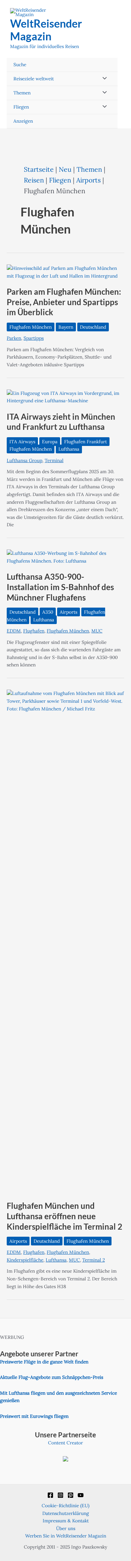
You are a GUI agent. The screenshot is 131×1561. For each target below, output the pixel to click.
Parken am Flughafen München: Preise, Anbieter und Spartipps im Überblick (64, 302)
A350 (47, 612)
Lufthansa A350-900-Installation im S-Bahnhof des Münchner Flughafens (60, 587)
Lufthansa (68, 449)
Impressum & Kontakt (66, 1521)
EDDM (14, 631)
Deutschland (93, 327)
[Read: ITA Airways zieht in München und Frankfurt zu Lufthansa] (65, 397)
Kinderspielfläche (25, 1260)
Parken (14, 338)
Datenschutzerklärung (65, 1513)
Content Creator (65, 1443)
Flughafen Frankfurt (85, 442)
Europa (49, 442)
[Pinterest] (71, 1495)
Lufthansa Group (24, 460)
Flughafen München (30, 327)
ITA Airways (22, 442)
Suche (19, 64)
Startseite (39, 169)
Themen (22, 93)
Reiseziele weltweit (33, 79)
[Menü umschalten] (103, 79)
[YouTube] (81, 1495)
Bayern (65, 327)
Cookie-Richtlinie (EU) (65, 1506)
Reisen (34, 180)
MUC (96, 631)
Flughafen (33, 631)
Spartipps (34, 338)
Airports (88, 180)
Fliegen (21, 107)
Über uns (65, 1528)
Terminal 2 (93, 1260)
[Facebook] (50, 1495)
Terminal (54, 460)
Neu (65, 169)
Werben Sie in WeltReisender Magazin (65, 1536)
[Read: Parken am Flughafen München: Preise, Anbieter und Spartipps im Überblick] (65, 272)
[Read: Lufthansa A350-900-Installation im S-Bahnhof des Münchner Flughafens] (65, 556)
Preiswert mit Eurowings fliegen (34, 1416)
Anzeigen (23, 121)
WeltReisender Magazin (46, 30)
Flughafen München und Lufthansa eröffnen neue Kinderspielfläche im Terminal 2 (64, 1216)
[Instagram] (60, 1495)
